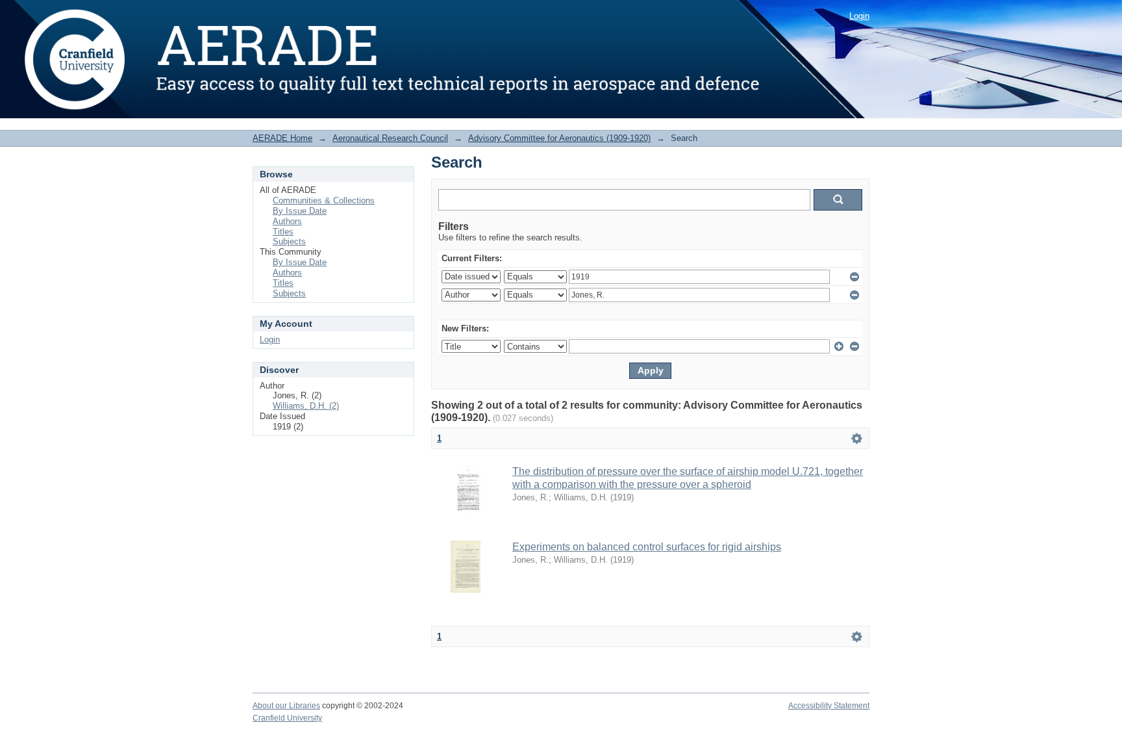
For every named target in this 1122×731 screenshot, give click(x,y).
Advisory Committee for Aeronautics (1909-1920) (559, 138)
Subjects (289, 241)
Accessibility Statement (828, 705)
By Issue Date (300, 211)
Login (859, 16)
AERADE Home (282, 138)
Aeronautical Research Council (390, 138)
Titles (283, 232)
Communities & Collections (324, 200)
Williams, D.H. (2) (306, 406)
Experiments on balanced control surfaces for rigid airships (646, 546)
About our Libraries (286, 705)
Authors (287, 221)
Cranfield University (287, 718)
